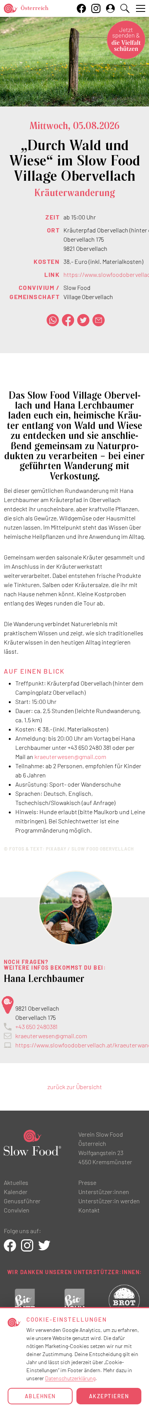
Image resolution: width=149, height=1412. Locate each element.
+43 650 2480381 (36, 1026)
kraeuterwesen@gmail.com (70, 756)
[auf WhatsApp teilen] (53, 320)
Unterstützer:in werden (109, 1200)
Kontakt (89, 1210)
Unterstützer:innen (103, 1191)
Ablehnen (40, 1396)
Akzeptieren (109, 1396)
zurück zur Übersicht (74, 1086)
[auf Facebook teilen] (68, 320)
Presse (87, 1182)
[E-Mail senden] (98, 320)
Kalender (16, 1191)
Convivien (16, 1210)
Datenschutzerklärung (70, 1378)
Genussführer (22, 1200)
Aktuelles (16, 1182)
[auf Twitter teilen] (83, 320)
